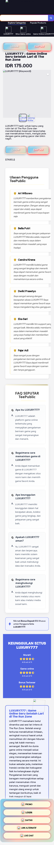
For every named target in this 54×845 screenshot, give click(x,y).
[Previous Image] (5, 94)
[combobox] (24, 18)
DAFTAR (39, 46)
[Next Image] (48, 94)
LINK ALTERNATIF (28, 828)
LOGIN (15, 46)
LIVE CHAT (28, 836)
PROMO (28, 803)
